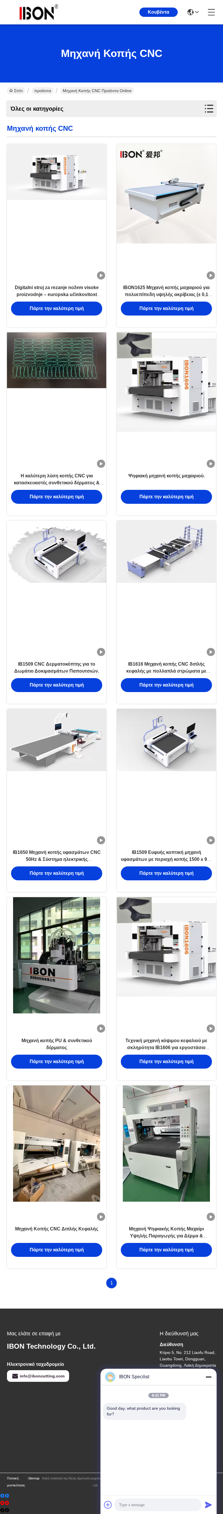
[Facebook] (4, 1495)
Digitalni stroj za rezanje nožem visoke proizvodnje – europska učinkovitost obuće (57, 294)
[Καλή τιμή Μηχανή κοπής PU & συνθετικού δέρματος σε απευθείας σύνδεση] (56, 965)
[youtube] (4, 1503)
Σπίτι (18, 90)
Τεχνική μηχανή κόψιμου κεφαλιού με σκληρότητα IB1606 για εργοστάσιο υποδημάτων (166, 1047)
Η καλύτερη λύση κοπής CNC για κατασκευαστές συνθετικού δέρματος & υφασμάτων (57, 482)
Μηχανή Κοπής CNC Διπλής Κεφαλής (56, 1228)
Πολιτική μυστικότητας (16, 1482)
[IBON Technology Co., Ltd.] (39, 12)
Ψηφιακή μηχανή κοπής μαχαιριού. (166, 475)
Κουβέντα (158, 12)
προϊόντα (42, 90)
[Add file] (108, 1504)
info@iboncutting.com (42, 1376)
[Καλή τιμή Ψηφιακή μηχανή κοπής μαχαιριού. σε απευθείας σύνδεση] (166, 400)
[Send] (208, 1504)
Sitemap (33, 1478)
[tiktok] (4, 1510)
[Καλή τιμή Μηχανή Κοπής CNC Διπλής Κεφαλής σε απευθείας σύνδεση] (56, 1153)
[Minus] (208, 1376)
